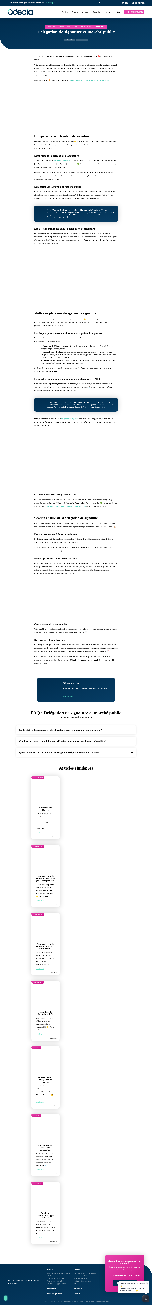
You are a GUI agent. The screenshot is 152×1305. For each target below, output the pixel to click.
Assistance (109, 12)
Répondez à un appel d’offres (56, 1284)
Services (65, 12)
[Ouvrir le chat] (145, 1298)
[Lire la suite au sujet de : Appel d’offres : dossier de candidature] (45, 1145)
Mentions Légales (78, 1301)
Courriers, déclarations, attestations (85, 1273)
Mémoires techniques (80, 1278)
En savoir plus (50, 3)
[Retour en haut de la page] (5, 1298)
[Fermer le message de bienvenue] (147, 1283)
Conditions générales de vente (65, 1301)
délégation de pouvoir (62, 160)
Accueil (49, 27)
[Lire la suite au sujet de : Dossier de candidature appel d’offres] (45, 1213)
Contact (77, 1294)
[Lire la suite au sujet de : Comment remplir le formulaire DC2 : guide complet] (45, 944)
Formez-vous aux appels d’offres (57, 1281)
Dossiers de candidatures (81, 1276)
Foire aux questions (54, 1294)
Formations (97, 12)
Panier (125, 3)
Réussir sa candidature (62, 27)
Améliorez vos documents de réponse (58, 1273)
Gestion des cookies (89, 1301)
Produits (75, 12)
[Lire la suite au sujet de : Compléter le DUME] (45, 807)
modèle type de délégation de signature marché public (89, 80)
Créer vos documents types (55, 1278)
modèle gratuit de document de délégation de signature (65, 507)
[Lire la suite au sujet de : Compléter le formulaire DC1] (45, 1011)
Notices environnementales (82, 1281)
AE (103, 419)
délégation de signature (70, 419)
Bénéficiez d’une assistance (55, 1276)
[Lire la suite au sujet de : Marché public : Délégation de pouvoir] (45, 1077)
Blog (118, 12)
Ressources (85, 12)
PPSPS (76, 1284)
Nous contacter (135, 12)
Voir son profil (68, 697)
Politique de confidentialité (103, 1301)
